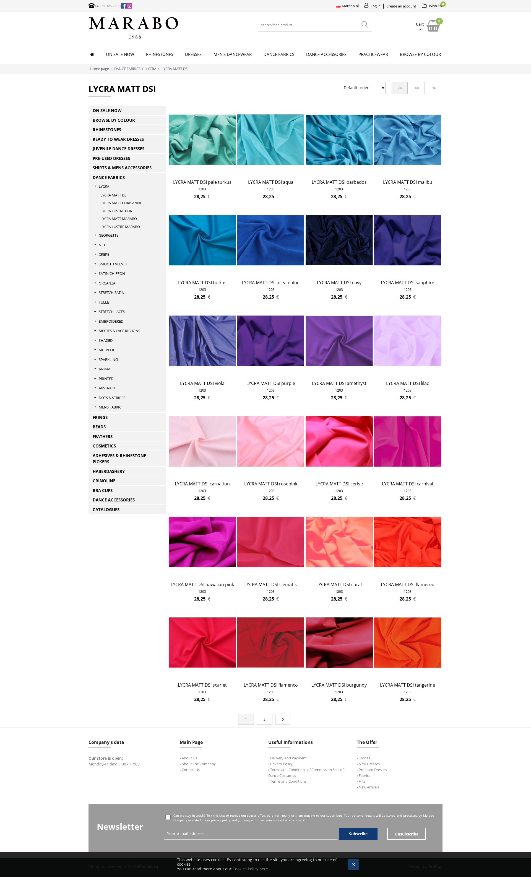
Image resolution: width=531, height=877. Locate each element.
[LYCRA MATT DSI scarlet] (202, 674)
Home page (99, 68)
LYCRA (104, 186)
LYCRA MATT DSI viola (202, 383)
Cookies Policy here (250, 868)
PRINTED (106, 378)
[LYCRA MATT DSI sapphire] (407, 272)
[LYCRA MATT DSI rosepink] (270, 473)
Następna (282, 719)
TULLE (104, 302)
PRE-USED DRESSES (111, 158)
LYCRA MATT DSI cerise (339, 484)
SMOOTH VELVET (113, 264)
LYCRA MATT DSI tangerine (407, 685)
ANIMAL (105, 368)
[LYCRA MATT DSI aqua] (270, 171)
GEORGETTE (108, 235)
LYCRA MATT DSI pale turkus (202, 182)
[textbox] (362, 87)
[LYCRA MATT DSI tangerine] (407, 674)
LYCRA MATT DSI (113, 195)
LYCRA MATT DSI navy (339, 283)
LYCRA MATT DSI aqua (270, 182)
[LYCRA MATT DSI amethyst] (339, 373)
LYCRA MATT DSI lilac (407, 383)
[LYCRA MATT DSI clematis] (270, 574)
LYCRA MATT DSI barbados (339, 182)
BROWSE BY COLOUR (114, 120)
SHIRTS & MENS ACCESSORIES (122, 167)
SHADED (106, 340)
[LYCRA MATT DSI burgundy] (339, 674)
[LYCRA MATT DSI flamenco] (270, 674)
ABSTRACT (107, 388)
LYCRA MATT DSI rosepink (270, 484)
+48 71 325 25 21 (108, 5)
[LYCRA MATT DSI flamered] (407, 574)
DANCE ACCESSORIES (114, 500)
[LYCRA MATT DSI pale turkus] (202, 171)
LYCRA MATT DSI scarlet (202, 685)
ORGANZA (107, 283)
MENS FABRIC (110, 407)
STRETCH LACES (112, 311)
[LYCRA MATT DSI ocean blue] (270, 272)
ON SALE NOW (107, 110)
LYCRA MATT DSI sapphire (407, 283)
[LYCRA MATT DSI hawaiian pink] (202, 574)
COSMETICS (104, 446)
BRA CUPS (103, 490)
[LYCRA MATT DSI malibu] (407, 171)
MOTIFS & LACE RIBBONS (119, 330)
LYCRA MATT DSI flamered (407, 584)
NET (102, 244)
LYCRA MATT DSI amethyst (339, 383)
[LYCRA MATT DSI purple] (270, 373)
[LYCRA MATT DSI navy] (339, 272)
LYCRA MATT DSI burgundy (339, 685)
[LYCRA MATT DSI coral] (339, 574)
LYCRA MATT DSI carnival (407, 484)
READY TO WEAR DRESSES (118, 139)
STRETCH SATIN (111, 292)
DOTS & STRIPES (112, 397)
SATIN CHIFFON (112, 273)
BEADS (99, 427)
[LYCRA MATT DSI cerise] (339, 473)
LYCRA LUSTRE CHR (116, 210)
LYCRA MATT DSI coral (339, 584)
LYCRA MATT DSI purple (270, 383)
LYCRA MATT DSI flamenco (271, 685)
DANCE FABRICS (109, 177)
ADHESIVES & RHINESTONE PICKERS (119, 459)
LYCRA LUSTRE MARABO (120, 226)
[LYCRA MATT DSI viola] (202, 373)
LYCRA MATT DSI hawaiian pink (202, 584)
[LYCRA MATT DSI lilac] (407, 373)
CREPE (104, 254)
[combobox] (363, 88)
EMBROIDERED (111, 321)
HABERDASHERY (109, 471)
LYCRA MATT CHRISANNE (121, 202)
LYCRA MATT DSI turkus (202, 283)
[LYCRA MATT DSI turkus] (202, 272)
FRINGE (100, 417)
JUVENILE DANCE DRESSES (118, 148)
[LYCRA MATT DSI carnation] (202, 473)
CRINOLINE (104, 480)
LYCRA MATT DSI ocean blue (271, 283)
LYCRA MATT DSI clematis (270, 584)
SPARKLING (108, 359)
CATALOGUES (106, 509)
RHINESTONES (107, 129)
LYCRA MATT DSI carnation (202, 484)
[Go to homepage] (133, 38)
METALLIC (107, 349)
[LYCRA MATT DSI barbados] (339, 171)
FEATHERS (103, 436)
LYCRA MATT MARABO (118, 218)
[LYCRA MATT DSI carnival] (407, 473)
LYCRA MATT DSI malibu (407, 182)
